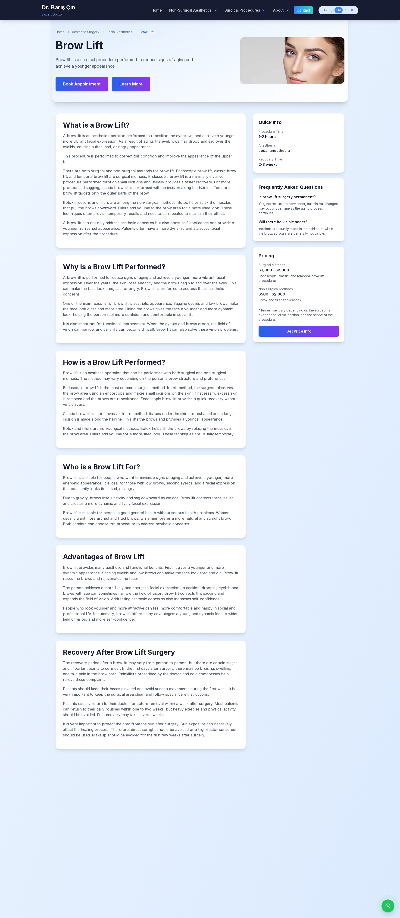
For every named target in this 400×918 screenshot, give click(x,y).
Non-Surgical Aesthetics (190, 10)
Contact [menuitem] (303, 10)
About (278, 10)
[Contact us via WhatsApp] (387, 905)
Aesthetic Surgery (85, 32)
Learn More (131, 84)
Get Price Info (298, 331)
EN (338, 10)
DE (352, 10)
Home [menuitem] (156, 10)
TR (325, 10)
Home (60, 32)
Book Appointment (82, 84)
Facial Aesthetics (119, 32)
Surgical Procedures (242, 10)
